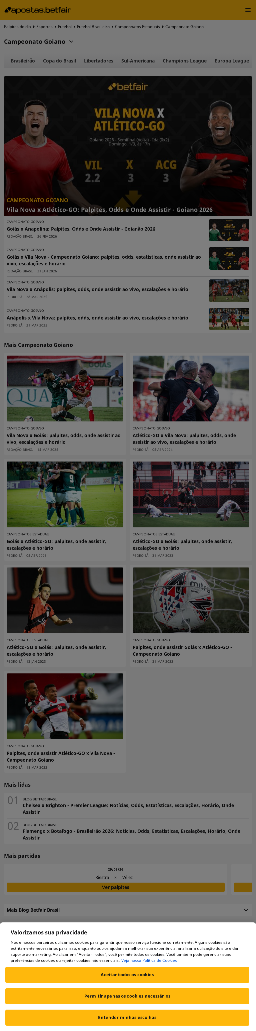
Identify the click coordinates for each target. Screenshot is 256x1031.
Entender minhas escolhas (127, 1017)
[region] (128, 976)
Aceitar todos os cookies (127, 975)
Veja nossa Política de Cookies (149, 960)
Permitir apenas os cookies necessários (127, 996)
